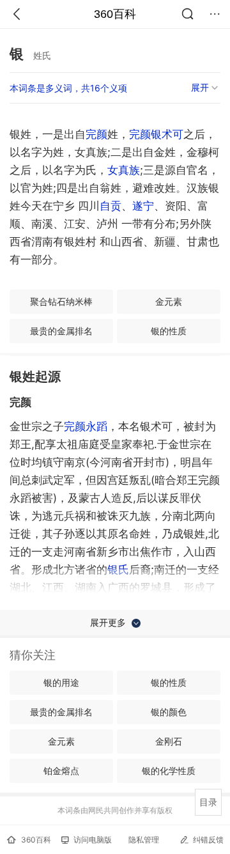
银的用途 (61, 682)
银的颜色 (169, 711)
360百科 (115, 14)
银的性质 (169, 330)
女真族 (123, 170)
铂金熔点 (61, 770)
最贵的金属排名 (61, 330)
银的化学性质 (168, 770)
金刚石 (168, 741)
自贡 (110, 205)
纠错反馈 (208, 839)
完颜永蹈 (85, 426)
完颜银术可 (156, 134)
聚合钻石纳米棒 (61, 301)
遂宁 (143, 205)
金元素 (168, 301)
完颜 (96, 134)
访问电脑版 (92, 839)
